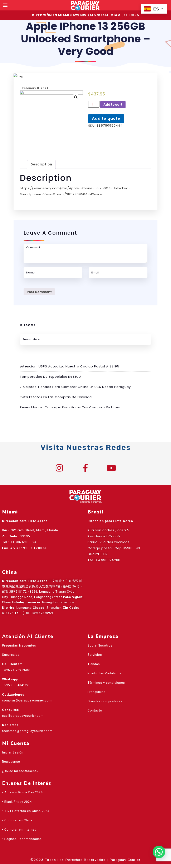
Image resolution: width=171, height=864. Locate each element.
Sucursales (10, 655)
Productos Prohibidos (105, 673)
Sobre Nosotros (100, 645)
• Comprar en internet (19, 829)
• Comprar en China (17, 820)
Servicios (95, 655)
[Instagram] (59, 467)
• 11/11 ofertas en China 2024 (25, 811)
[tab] (41, 164)
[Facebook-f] (85, 467)
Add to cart (112, 104)
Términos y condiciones (106, 683)
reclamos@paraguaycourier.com (27, 731)
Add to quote (106, 118)
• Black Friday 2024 (17, 802)
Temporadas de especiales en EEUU (50, 376)
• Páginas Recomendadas (22, 839)
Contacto (95, 710)
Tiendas (94, 664)
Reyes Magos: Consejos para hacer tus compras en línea (70, 407)
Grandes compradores (105, 701)
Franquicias (97, 692)
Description (41, 164)
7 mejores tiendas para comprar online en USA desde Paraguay (75, 387)
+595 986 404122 (15, 685)
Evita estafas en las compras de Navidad (56, 397)
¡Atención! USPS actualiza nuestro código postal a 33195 (69, 366)
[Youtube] (111, 467)
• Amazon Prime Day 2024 (22, 792)
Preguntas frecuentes (19, 645)
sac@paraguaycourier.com (23, 716)
